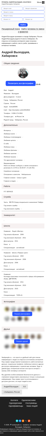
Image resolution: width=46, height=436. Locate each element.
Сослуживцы (31, 403)
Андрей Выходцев (11, 386)
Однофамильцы (16, 406)
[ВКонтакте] (20, 421)
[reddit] (29, 421)
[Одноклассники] (23, 421)
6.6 (24, 386)
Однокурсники (15, 403)
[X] (26, 421)
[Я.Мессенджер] (17, 421)
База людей (32, 406)
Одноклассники (29, 400)
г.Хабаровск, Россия (12, 392)
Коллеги (14, 400)
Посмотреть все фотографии (20, 83)
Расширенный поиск (11, 29)
